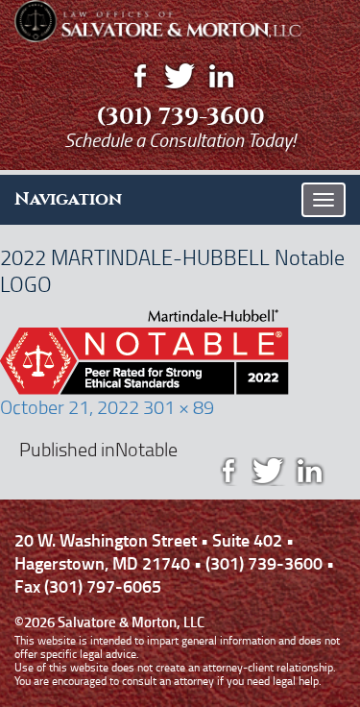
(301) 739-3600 (180, 116)
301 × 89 (178, 406)
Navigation (68, 198)
